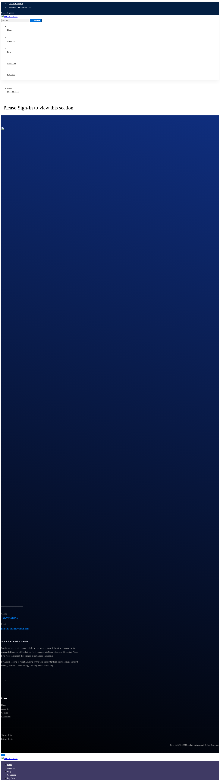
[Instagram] (8, 677)
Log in (4, 13)
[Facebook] (8, 673)
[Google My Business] (8, 681)
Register (10, 13)
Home (9, 88)
